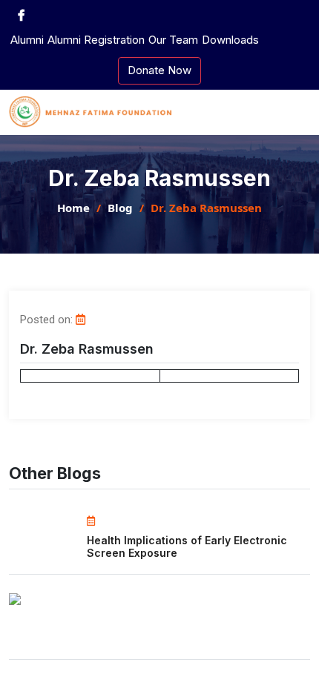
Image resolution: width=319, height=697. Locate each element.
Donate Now (159, 70)
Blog (120, 207)
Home (73, 207)
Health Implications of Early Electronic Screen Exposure (187, 546)
